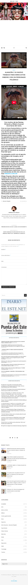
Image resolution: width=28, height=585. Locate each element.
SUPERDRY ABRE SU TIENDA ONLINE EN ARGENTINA (12, 349)
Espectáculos (4, 528)
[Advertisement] (14, 33)
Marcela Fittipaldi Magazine (14, 9)
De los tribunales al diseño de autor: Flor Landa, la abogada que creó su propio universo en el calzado (13, 396)
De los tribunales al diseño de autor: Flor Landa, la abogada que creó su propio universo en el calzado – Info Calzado (12, 394)
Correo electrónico (5, 255)
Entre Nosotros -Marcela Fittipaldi (9, 525)
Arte (2, 507)
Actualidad (3, 504)
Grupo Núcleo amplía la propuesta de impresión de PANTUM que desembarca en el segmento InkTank (13, 345)
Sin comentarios (23, 201)
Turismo (3, 552)
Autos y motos (4, 510)
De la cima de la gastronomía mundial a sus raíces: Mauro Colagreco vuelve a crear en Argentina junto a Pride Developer (13, 357)
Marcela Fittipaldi (6, 201)
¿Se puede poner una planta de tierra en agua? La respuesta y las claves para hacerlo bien (12, 353)
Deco (14, 70)
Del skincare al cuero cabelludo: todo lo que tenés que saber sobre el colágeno (13, 406)
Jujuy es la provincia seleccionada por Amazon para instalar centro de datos (13, 390)
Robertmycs (4, 422)
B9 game (3, 425)
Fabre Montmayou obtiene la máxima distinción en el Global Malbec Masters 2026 (13, 365)
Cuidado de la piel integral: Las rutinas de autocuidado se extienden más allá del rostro (14, 375)
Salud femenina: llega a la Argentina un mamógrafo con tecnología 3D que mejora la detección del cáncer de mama (13, 410)
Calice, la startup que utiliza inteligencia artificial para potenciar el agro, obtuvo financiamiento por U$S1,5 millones (12, 386)
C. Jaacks (14, 576)
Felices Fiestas (4, 531)
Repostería (3, 543)
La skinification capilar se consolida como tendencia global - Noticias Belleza (13, 404)
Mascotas (3, 534)
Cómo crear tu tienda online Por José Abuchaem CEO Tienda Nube (13, 414)
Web (2, 261)
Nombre (3, 249)
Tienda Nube (4, 414)
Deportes (3, 522)
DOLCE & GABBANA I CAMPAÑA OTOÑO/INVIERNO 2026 (12, 371)
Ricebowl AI (4, 384)
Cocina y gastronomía (6, 516)
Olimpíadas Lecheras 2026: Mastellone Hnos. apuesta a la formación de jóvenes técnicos (13, 419)
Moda (2, 537)
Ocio (2, 540)
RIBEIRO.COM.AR (10, 173)
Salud (2, 546)
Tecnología (3, 549)
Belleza (3, 513)
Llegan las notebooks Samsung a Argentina (17, 425)
